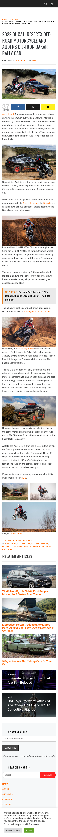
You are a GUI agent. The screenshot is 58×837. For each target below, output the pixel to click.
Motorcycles (9, 546)
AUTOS (8, 540)
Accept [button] (29, 830)
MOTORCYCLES (25, 540)
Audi (13, 533)
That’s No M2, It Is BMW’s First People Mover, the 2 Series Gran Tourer (25, 593)
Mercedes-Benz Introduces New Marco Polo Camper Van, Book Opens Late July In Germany (28, 627)
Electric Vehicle (39, 544)
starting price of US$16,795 (36, 311)
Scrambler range (31, 203)
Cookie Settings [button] (13, 830)
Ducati (11, 114)
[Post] (33, 107)
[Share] (18, 107)
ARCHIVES (7, 794)
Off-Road (36, 546)
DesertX (47, 203)
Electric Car (23, 544)
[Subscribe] (48, 107)
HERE (23, 477)
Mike (34, 60)
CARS (14, 540)
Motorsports (24, 546)
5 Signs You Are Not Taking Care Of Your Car (27, 663)
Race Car (46, 546)
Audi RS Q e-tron (25, 348)
